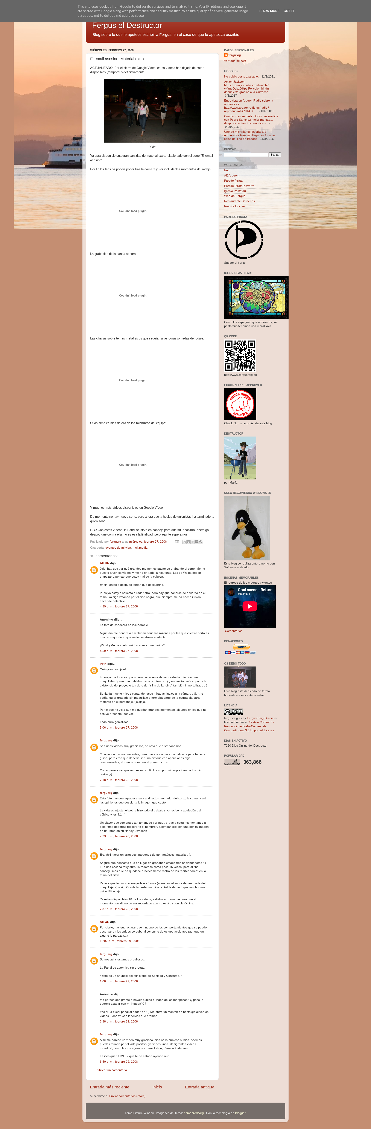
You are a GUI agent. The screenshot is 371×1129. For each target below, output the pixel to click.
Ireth (103, 663)
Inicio (157, 1087)
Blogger (240, 1113)
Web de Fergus (234, 196)
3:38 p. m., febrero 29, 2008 (119, 1021)
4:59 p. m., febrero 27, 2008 (119, 651)
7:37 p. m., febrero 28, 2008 (119, 909)
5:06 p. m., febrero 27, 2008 (119, 727)
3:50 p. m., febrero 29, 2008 (119, 1061)
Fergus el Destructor (127, 25)
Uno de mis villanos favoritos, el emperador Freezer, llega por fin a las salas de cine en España (249, 135)
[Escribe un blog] (188, 542)
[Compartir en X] (192, 542)
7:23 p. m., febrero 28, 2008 (119, 836)
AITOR (104, 563)
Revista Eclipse (234, 206)
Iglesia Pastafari (235, 191)
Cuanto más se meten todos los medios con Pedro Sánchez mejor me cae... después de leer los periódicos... (251, 120)
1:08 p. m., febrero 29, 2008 (119, 981)
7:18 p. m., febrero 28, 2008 (119, 780)
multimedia (140, 547)
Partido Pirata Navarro (239, 185)
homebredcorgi (194, 1113)
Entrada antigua (199, 1087)
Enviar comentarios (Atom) (127, 1096)
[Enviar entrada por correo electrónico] (176, 541)
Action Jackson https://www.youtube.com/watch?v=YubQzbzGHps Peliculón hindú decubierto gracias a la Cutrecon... (247, 87)
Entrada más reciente (109, 1087)
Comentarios (233, 631)
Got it (289, 11)
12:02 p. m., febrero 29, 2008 (120, 941)
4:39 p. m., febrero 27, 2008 (119, 606)
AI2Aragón (231, 175)
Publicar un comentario (111, 1070)
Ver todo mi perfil (235, 60)
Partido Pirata (233, 180)
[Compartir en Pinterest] (201, 542)
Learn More (269, 11)
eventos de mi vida (118, 547)
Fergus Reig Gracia (260, 718)
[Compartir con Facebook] (197, 542)
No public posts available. (241, 76)
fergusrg (106, 740)
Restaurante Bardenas (239, 201)
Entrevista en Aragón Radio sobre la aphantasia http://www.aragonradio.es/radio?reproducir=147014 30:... (248, 106)
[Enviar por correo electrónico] (184, 542)
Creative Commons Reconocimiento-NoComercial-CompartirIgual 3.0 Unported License (249, 726)
